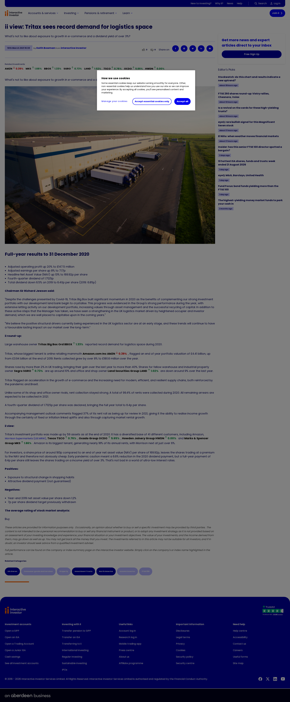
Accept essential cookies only (152, 101)
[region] (146, 90)
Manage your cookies (114, 101)
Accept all (182, 101)
